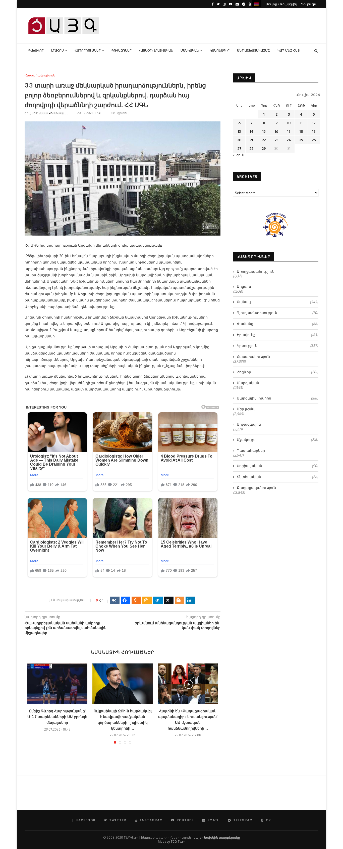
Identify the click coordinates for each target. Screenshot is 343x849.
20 (239, 140)
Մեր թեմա (246, 409)
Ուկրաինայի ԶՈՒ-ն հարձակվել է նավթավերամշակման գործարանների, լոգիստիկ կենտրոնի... (123, 719)
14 (252, 131)
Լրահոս (57, 50)
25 (301, 140)
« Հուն (238, 155)
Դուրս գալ (309, 4)
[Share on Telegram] (158, 600)
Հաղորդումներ (88, 50)
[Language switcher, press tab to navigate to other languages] (256, 3)
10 (289, 123)
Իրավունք (277, 335)
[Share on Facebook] (125, 600)
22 (264, 140)
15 (264, 131)
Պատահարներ (251, 450)
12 (313, 123)
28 (252, 148)
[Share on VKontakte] (115, 600)
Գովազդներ (121, 50)
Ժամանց (277, 324)
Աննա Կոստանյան (53, 113)
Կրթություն (277, 345)
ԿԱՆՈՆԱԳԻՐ (220, 50)
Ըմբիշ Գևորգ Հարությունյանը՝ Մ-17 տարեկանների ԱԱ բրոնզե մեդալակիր (57, 716)
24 (289, 140)
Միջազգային (249, 424)
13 (239, 131)
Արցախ (244, 286)
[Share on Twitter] (169, 600)
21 (251, 140)
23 (276, 140)
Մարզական (248, 383)
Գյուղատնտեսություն (277, 312)
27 (239, 148)
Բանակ (277, 302)
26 (314, 140)
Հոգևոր (277, 372)
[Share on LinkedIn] (190, 600)
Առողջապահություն (255, 271)
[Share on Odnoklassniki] (136, 600)
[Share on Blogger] (179, 600)
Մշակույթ (277, 439)
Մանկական (190, 50)
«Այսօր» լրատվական (156, 50)
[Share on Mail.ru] (147, 600)
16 (276, 131)
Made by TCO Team (171, 841)
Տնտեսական (277, 477)
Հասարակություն (40, 75)
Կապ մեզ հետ (288, 50)
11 (301, 123)
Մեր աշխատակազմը (253, 50)
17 (289, 131)
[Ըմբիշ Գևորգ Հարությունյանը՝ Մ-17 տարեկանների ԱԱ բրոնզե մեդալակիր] (57, 683)
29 (264, 148)
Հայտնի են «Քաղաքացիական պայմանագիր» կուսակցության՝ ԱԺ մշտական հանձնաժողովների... (187, 719)
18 (301, 131)
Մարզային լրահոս (277, 398)
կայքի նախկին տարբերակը (217, 837)
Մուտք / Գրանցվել (281, 4)
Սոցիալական (277, 466)
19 (314, 131)
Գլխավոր (36, 50)
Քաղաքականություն (256, 487)
